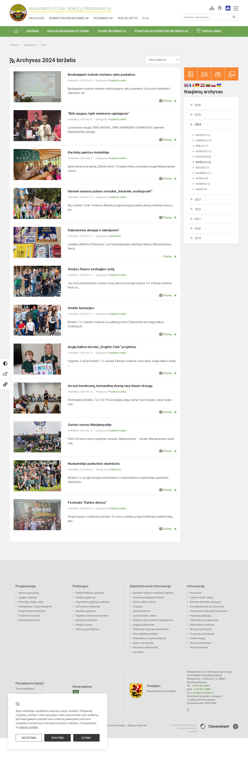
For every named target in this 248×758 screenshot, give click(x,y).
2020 (198, 228)
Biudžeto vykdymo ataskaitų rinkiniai (153, 592)
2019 (198, 238)
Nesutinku (58, 737)
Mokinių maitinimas (86, 620)
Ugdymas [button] (32, 31)
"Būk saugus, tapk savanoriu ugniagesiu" (98, 113)
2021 (198, 218)
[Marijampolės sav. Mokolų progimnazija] (19, 12)
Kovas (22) (202, 178)
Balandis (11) (203, 173)
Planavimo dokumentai (145, 647)
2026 (198, 105)
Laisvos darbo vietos (144, 615)
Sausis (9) (201, 189)
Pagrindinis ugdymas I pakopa (92, 601)
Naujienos (30, 45)
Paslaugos (36, 18)
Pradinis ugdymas (86, 597)
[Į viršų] (235, 726)
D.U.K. (146, 18)
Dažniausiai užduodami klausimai (208, 611)
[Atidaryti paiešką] (234, 17)
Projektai (137, 606)
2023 (198, 199)
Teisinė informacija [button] (111, 31)
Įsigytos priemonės (143, 624)
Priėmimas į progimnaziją (204, 620)
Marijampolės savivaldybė (161, 690)
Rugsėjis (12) (203, 151)
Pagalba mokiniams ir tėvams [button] (68, 31)
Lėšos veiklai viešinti (144, 601)
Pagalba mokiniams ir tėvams (92, 615)
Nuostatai (138, 652)
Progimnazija (103, 18)
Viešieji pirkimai (141, 611)
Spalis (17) (202, 146)
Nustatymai (29, 737)
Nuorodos (195, 592)
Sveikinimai (114, 236)
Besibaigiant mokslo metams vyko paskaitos (101, 74)
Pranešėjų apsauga (200, 615)
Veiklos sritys (128, 18)
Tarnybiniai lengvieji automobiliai (151, 629)
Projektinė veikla (117, 80)
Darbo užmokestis (143, 642)
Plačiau (167, 100)
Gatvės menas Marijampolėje (90, 425)
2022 (198, 209)
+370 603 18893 (202, 689)
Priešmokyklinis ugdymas (90, 592)
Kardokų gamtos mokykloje (88, 152)
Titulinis (14, 45)
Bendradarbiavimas (29, 620)
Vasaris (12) (203, 184)
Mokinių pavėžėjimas (87, 629)
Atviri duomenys (199, 647)
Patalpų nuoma (84, 624)
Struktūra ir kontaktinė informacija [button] (161, 31)
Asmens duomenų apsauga (205, 601)
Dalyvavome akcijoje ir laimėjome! (93, 230)
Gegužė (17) (202, 167)
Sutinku (86, 737)
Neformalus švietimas (88, 606)
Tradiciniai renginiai (29, 615)
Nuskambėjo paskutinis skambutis (94, 464)
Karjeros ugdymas (86, 611)
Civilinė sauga (197, 638)
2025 (198, 114)
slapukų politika (28, 727)
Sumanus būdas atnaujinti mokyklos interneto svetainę (183, 728)
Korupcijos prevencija (202, 633)
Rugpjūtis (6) (203, 156)
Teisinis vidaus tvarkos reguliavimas (153, 620)
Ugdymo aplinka (27, 597)
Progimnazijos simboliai (31, 611)
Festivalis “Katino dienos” (87, 502)
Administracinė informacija (69, 18)
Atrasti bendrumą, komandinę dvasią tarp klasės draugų (110, 386)
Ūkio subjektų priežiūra (145, 633)
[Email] (76, 693)
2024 (43, 45)
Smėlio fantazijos (81, 308)
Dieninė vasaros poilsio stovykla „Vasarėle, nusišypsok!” (110, 191)
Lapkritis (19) (203, 140)
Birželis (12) (203, 162)
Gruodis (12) (203, 135)
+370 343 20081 (201, 685)
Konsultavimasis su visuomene (207, 606)
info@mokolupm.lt (203, 692)
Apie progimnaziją (28, 592)
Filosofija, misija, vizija (30, 601)
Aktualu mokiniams (200, 629)
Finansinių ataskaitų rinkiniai (148, 597)
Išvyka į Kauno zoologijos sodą (91, 269)
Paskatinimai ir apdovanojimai (35, 606)
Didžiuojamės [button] (211, 31)
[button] (211, 8)
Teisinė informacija (200, 642)
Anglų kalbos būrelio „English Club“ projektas (102, 347)
